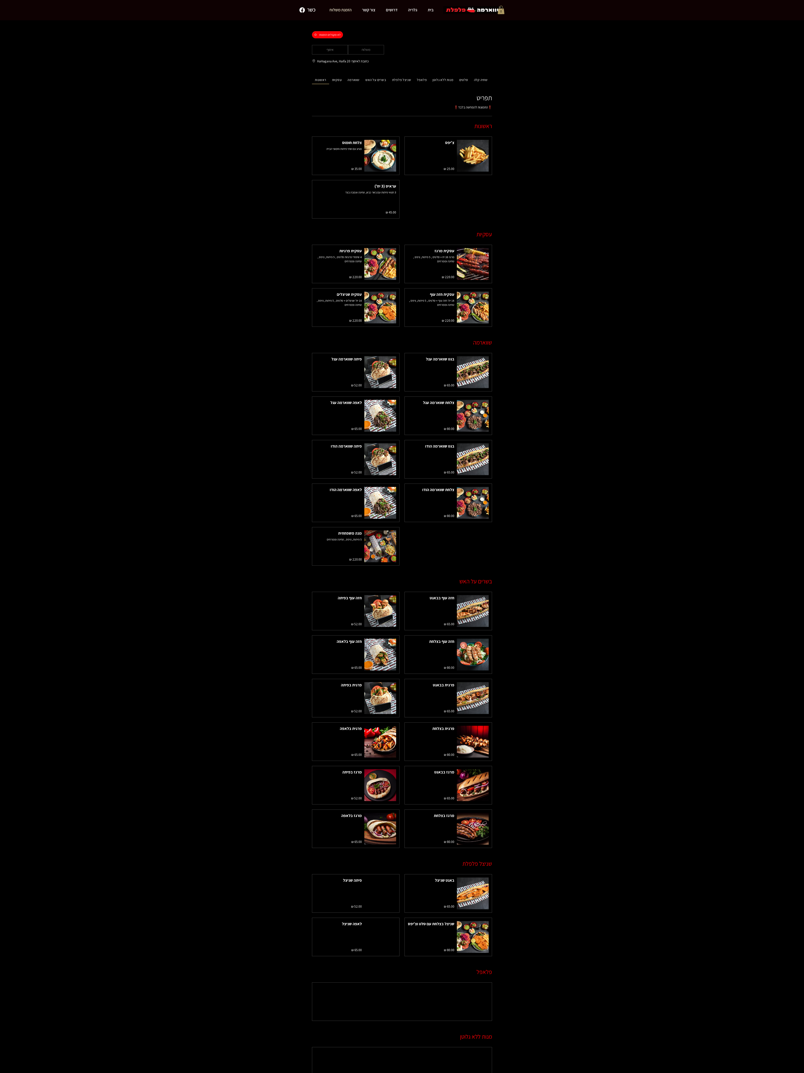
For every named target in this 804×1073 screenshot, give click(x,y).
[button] (501, 10)
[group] (366, 50)
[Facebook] (302, 10)
